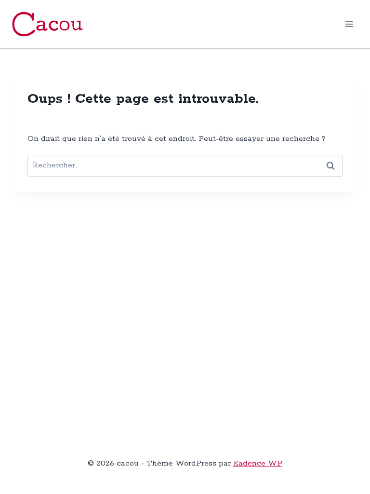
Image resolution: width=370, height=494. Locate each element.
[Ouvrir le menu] (349, 23)
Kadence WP (257, 463)
